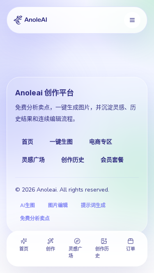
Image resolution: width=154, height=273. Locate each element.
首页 (27, 142)
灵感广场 (33, 160)
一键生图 (61, 142)
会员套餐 (112, 160)
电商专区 (100, 142)
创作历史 (72, 160)
